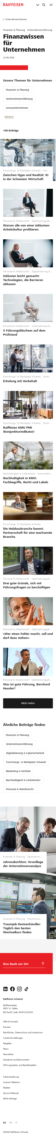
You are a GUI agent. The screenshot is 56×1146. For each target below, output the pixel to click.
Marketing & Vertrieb (18, 771)
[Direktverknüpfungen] (38, 5)
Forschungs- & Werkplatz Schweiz (26, 762)
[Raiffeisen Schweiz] (13, 5)
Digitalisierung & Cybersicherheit (25, 753)
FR (11, 1122)
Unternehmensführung (19, 98)
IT (16, 1122)
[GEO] (42, 963)
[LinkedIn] (5, 989)
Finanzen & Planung (17, 89)
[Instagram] (19, 989)
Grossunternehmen (17, 107)
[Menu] (51, 5)
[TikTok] (26, 989)
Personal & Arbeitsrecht (20, 789)
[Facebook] (12, 989)
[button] (14, 117)
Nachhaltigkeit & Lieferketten (23, 780)
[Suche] (44, 5)
